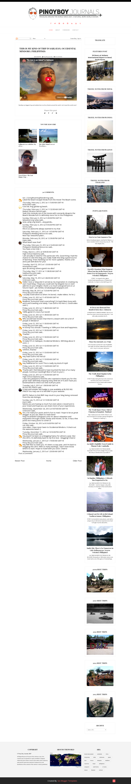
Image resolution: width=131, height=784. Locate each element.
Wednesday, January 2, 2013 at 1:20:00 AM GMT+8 (43, 451)
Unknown (27, 280)
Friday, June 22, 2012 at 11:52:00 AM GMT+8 (40, 346)
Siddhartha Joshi (29, 273)
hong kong (87, 757)
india (94, 757)
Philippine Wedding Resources (35, 233)
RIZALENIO (27, 204)
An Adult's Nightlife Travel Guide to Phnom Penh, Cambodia (100, 445)
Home (51, 30)
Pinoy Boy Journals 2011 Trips (100, 342)
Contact (75, 30)
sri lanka (104, 767)
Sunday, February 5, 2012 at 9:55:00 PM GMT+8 (42, 225)
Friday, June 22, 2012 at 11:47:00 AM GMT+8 (40, 297)
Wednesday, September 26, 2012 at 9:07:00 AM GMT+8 (45, 409)
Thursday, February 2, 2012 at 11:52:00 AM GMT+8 (43, 209)
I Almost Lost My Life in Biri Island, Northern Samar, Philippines (100, 515)
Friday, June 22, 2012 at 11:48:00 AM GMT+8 (40, 308)
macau (91, 760)
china (107, 754)
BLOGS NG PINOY (30, 387)
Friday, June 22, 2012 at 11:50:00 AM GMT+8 (40, 323)
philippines (101, 763)
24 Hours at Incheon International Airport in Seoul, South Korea (100, 57)
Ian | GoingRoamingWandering (36, 198)
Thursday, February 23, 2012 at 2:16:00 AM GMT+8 (43, 245)
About (57, 30)
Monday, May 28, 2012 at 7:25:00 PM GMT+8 (41, 290)
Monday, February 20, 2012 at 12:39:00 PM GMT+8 (43, 238)
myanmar (86, 763)
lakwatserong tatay (31, 220)
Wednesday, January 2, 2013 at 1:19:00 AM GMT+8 (43, 441)
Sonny (25, 227)
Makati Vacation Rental (32, 211)
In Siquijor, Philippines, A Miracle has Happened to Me (100, 479)
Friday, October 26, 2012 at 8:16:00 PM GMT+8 (41, 423)
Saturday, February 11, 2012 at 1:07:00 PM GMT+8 (43, 231)
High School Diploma (31, 254)
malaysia (99, 760)
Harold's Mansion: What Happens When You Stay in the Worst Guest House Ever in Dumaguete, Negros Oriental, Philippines (100, 272)
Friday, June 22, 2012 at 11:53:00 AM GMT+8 (40, 352)
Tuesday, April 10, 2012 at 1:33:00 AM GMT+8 (41, 264)
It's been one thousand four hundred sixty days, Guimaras (100, 308)
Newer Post (20, 461)
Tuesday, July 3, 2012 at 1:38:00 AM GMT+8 (40, 385)
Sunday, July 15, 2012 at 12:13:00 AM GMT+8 (41, 400)
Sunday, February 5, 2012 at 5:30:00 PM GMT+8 (42, 218)
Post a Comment (26, 453)
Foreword (66, 30)
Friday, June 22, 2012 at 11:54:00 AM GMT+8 (40, 366)
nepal (94, 763)
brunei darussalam (88, 754)
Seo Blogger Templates (67, 781)
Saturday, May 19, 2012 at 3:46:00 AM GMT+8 (41, 278)
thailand (93, 770)
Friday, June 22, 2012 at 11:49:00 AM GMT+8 (40, 315)
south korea (96, 767)
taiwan (86, 770)
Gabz (25, 240)
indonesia (101, 757)
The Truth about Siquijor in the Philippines (100, 375)
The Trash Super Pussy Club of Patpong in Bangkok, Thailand (100, 411)
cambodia (99, 754)
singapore (86, 767)
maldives (107, 760)
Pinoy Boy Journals (30, 292)
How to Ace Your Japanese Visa (100, 237)
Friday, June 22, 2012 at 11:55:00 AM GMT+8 (40, 375)
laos (85, 760)
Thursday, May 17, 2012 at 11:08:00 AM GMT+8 (42, 271)
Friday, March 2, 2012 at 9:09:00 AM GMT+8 (40, 252)
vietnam (101, 770)
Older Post (77, 461)
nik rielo (26, 425)
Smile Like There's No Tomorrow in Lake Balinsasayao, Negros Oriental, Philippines (100, 550)
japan (109, 757)
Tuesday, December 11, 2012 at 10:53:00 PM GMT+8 (44, 432)
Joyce (25, 402)
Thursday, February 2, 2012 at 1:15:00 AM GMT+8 (43, 202)
